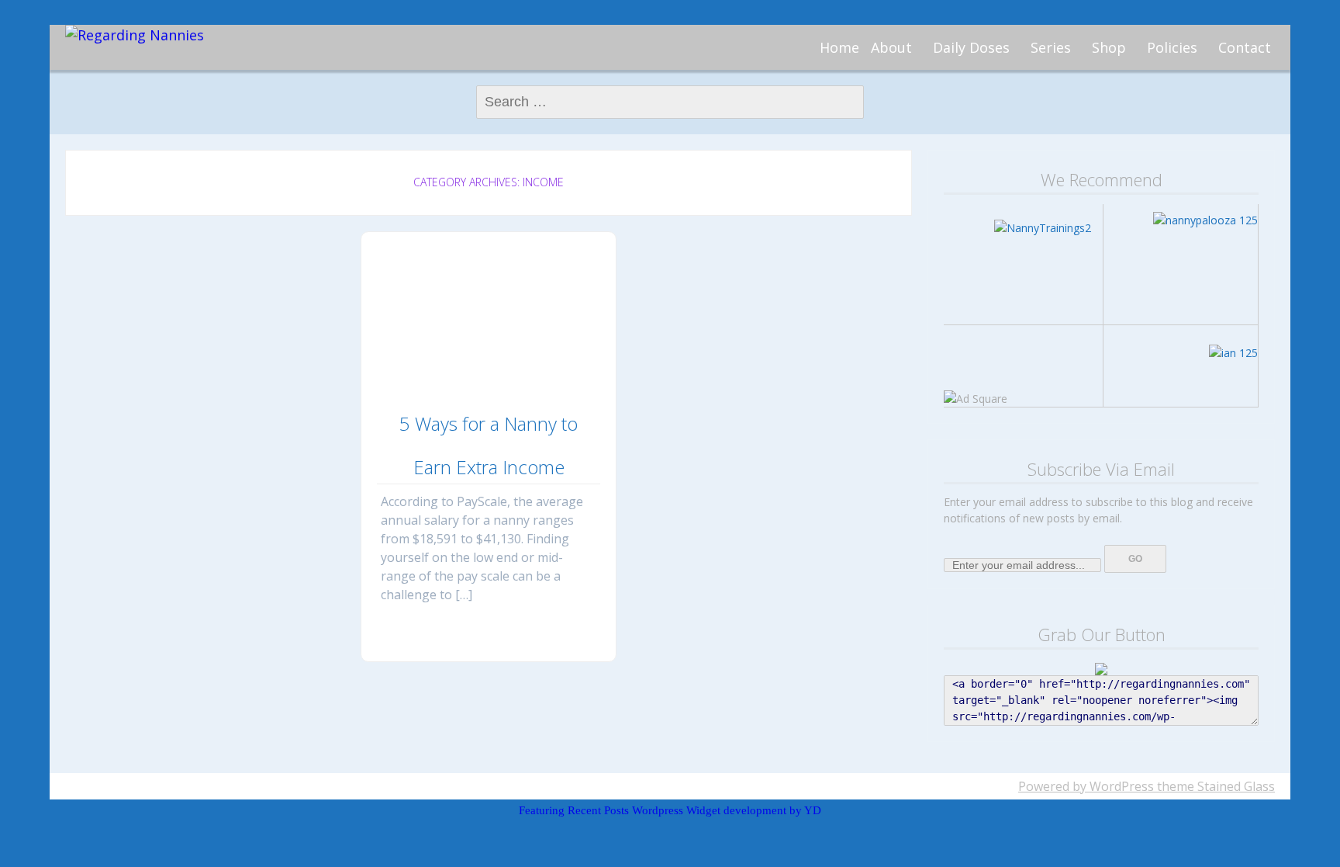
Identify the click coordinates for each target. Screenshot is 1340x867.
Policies (1172, 47)
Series (1051, 47)
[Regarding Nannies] (134, 35)
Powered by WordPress (1086, 786)
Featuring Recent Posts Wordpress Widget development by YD (670, 810)
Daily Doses (971, 47)
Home (839, 47)
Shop (1109, 47)
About (891, 47)
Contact (1244, 47)
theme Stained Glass (1214, 786)
